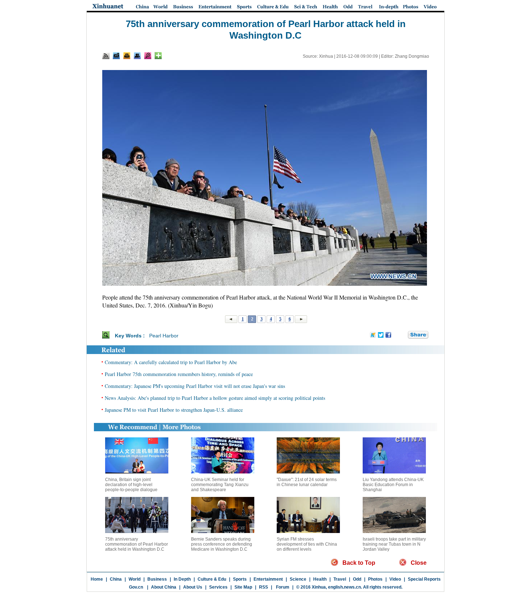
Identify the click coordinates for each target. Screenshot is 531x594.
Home (97, 579)
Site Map (243, 587)
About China (163, 587)
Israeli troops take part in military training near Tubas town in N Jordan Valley (394, 544)
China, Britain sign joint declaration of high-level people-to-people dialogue (131, 484)
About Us (192, 587)
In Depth (182, 579)
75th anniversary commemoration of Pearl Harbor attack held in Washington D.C (136, 544)
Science (298, 579)
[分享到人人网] (402, 335)
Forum (282, 587)
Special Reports (424, 579)
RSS (263, 587)
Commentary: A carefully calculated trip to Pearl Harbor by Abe (171, 362)
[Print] (126, 55)
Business (157, 579)
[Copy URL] (137, 55)
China (116, 579)
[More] (158, 55)
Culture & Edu (212, 579)
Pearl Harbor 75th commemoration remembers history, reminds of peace (179, 374)
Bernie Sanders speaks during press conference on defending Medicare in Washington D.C (221, 544)
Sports (240, 579)
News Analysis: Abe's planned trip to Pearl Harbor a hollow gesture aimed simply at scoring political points (215, 397)
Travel (339, 579)
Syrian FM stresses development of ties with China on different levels (307, 544)
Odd (357, 579)
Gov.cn (136, 587)
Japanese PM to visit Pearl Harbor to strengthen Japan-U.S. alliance (174, 409)
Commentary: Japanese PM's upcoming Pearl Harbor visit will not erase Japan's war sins (195, 386)
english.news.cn (344, 587)
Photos (375, 579)
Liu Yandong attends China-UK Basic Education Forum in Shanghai (393, 484)
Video (395, 579)
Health (320, 579)
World (135, 579)
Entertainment (268, 579)
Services (218, 587)
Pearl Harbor (163, 336)
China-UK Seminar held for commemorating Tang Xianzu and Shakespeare (220, 484)
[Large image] (147, 55)
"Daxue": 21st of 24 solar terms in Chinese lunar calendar (307, 482)
